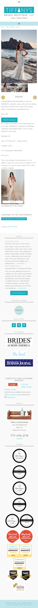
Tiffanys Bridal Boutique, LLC (19, 13)
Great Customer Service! (13, 266)
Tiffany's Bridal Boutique (13, 395)
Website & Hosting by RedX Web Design (19, 604)
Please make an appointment (14, 219)
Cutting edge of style (12, 241)
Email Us (19, 439)
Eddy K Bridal (10, 27)
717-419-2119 (19, 435)
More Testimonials (19, 293)
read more (21, 263)
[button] (19, 187)
